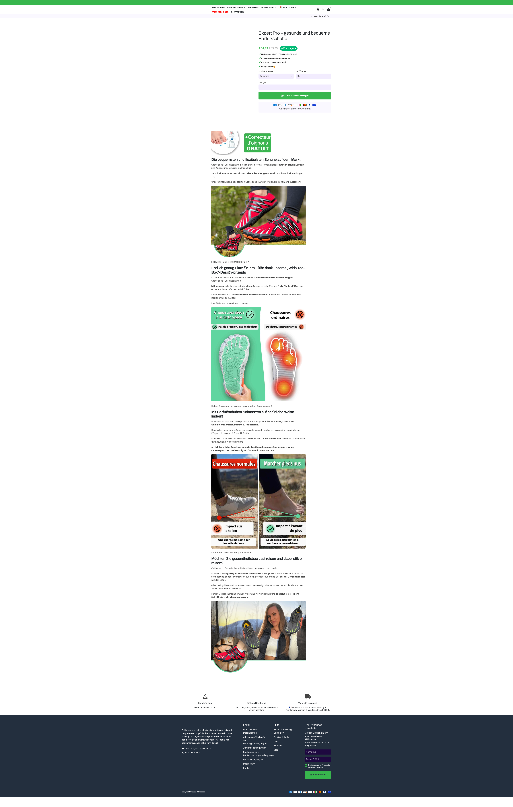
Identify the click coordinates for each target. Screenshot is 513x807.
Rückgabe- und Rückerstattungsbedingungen (258, 754)
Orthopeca (201, 792)
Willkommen (218, 7)
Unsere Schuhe (236, 7)
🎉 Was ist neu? (287, 7)
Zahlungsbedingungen (254, 747)
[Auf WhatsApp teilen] (328, 16)
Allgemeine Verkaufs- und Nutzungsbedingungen (255, 740)
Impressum (249, 763)
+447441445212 (191, 752)
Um (275, 741)
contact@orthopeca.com (197, 748)
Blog (276, 749)
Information (238, 11)
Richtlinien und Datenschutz (250, 731)
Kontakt (247, 768)
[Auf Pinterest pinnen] (325, 16)
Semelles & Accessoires (262, 7)
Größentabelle (281, 737)
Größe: (301, 71)
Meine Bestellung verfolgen (283, 731)
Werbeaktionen (220, 11)
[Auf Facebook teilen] (320, 16)
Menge (262, 82)
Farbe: (266, 71)
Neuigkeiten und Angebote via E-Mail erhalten (319, 766)
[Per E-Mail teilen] (330, 16)
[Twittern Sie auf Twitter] (322, 16)
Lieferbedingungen (253, 759)
